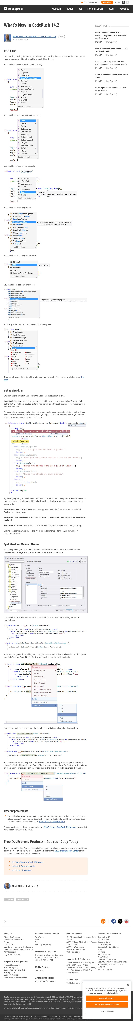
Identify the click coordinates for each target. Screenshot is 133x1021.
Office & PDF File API (44, 960)
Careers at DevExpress (14, 939)
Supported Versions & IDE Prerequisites (15, 971)
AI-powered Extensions (45, 981)
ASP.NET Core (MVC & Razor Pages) (81, 942)
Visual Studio (22, 899)
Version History (104, 954)
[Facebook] (113, 921)
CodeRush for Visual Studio (23, 866)
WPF (37, 939)
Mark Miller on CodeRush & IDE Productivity (34, 36)
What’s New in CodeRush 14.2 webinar (60, 827)
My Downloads (94, 2)
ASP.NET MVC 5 (72, 944)
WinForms (39, 937)
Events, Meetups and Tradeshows (18, 947)
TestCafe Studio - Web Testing (79, 983)
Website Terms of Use (45, 1016)
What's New (103, 957)
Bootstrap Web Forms (75, 949)
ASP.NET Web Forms (75, 947)
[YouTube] (126, 921)
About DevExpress (12, 937)
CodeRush (9, 899)
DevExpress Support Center (67, 851)
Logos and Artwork (12, 954)
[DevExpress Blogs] (103, 921)
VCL (36, 942)
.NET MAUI (40, 970)
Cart (85, 2)
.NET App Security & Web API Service (28, 862)
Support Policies (11, 975)
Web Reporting (73, 952)
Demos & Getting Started (108, 947)
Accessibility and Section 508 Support (110, 965)
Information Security (107, 959)
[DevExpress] (12, 2)
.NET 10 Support (105, 969)
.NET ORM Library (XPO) (22, 870)
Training (101, 952)
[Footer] (5, 921)
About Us (124, 8)
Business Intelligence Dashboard (49, 955)
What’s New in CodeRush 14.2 (52, 821)
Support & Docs (95, 8)
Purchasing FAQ (11, 967)
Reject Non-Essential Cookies (107, 1005)
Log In (117, 2)
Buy (80, 8)
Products (56, 8)
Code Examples (104, 944)
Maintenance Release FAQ (15, 977)
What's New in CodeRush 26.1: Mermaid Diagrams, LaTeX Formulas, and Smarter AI (111, 35)
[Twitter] (120, 921)
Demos (70, 8)
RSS (61, 36)
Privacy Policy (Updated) (65, 1016)
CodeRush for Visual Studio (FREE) (81, 967)
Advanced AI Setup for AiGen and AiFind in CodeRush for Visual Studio (111, 63)
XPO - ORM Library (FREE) (77, 965)
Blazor (69, 939)
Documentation (104, 942)
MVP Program (10, 952)
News (6, 942)
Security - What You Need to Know (112, 962)
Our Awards (9, 944)
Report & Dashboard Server (47, 957)
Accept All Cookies (106, 998)
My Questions (104, 939)
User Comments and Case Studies (19, 949)
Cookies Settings (107, 1011)
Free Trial (107, 2)
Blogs (111, 8)
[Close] (128, 985)
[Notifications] (127, 2)
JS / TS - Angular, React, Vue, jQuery (81, 937)
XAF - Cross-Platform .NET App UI (80, 962)
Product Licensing (12, 965)
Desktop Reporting (43, 944)
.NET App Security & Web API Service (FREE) (79, 971)
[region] (106, 1000)
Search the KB (104, 937)
